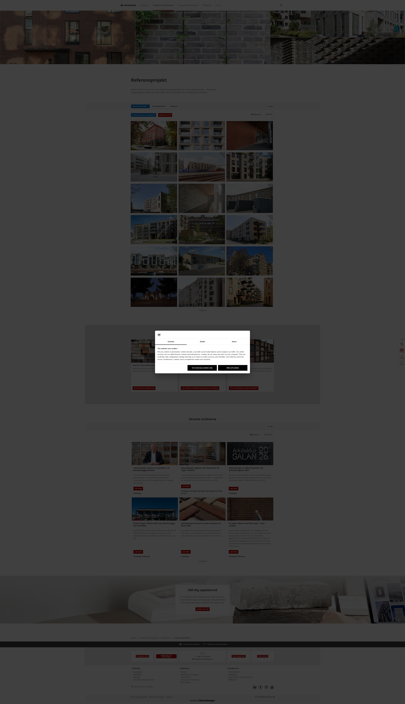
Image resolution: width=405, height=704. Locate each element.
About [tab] (234, 341)
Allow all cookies (232, 368)
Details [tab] (202, 341)
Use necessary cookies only (202, 368)
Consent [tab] (171, 341)
